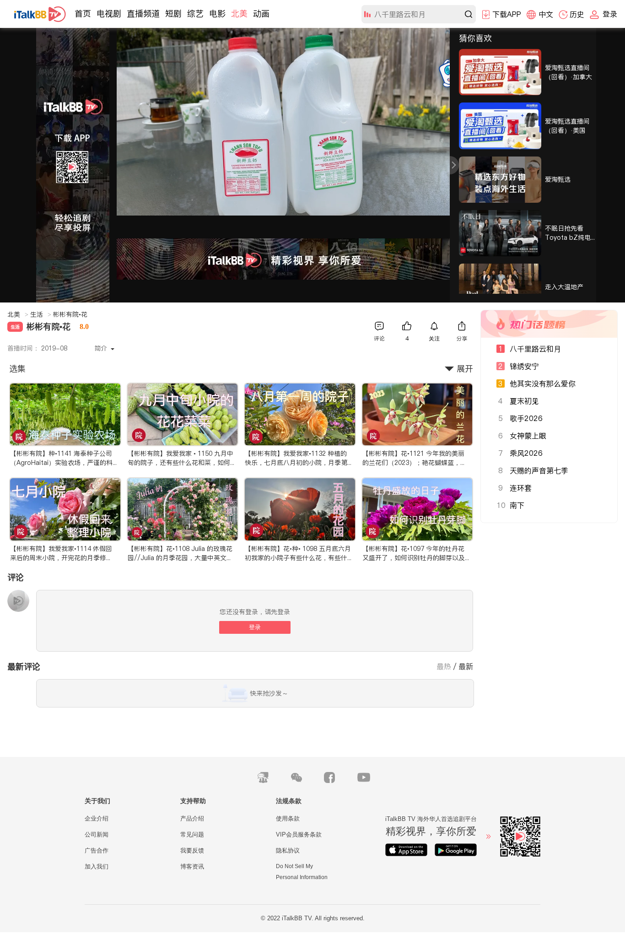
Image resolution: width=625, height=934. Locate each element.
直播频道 (143, 13)
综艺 (195, 13)
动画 (261, 13)
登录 (255, 627)
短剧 (173, 13)
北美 (239, 13)
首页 (83, 13)
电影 (217, 13)
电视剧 (109, 13)
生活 (40, 314)
